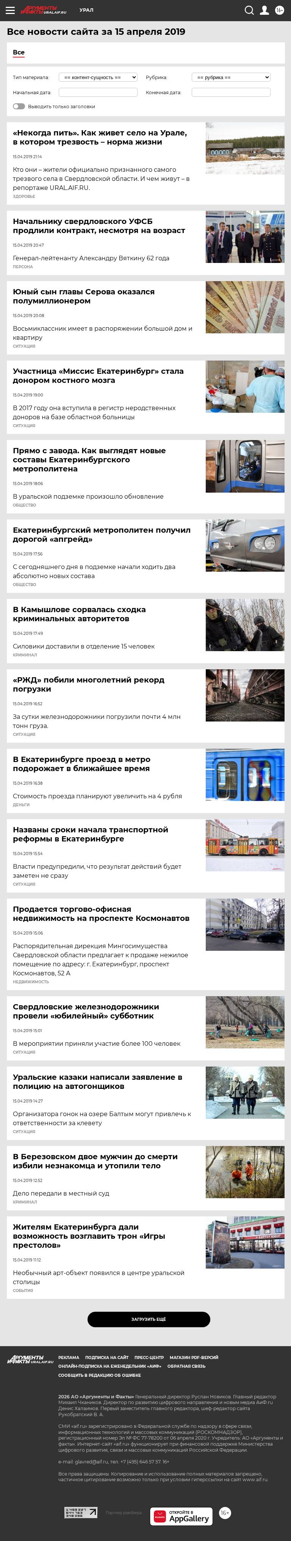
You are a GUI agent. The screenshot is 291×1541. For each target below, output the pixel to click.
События (23, 1291)
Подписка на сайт (106, 1357)
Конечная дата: (163, 92)
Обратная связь (186, 1366)
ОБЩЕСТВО (24, 505)
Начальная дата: (32, 92)
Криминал (25, 655)
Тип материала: (31, 77)
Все (19, 52)
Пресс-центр (149, 1357)
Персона (23, 267)
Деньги (21, 805)
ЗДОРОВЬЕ (24, 197)
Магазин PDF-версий (194, 1357)
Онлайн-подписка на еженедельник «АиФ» (109, 1366)
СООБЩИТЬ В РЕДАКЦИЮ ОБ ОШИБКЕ (99, 1375)
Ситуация (24, 346)
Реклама (68, 1357)
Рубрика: (156, 77)
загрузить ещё (148, 1319)
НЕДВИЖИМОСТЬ (31, 982)
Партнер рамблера (124, 1512)
